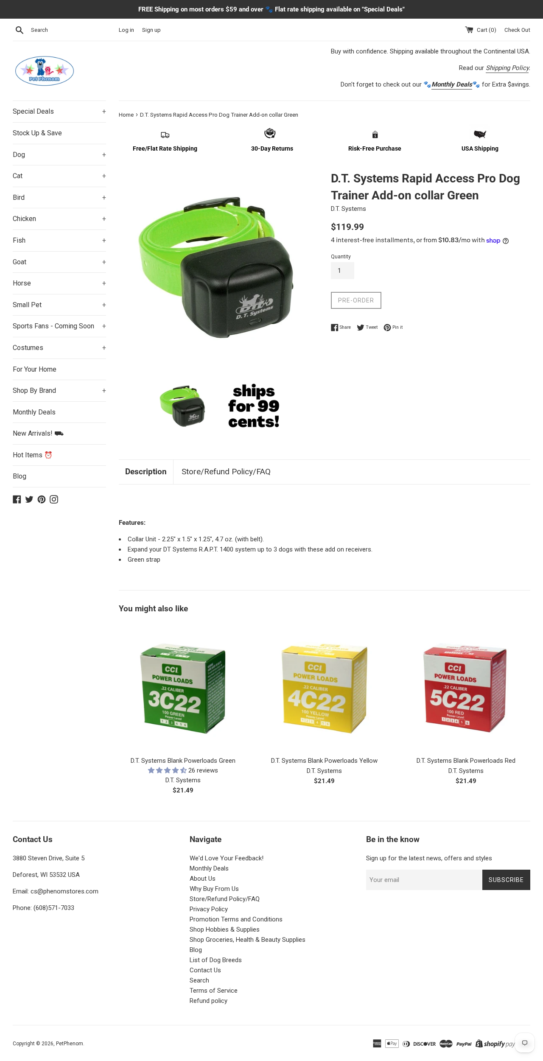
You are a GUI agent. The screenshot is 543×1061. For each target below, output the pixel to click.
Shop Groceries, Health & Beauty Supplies (247, 939)
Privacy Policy (209, 909)
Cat (59, 176)
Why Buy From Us (214, 889)
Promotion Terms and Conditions (236, 919)
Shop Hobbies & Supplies (225, 929)
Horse (59, 283)
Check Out (517, 29)
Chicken (59, 219)
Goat (59, 262)
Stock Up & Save (37, 133)
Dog (59, 155)
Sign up (151, 29)
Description (146, 471)
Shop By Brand (59, 390)
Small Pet (59, 305)
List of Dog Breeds (216, 960)
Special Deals (59, 111)
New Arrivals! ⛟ (38, 433)
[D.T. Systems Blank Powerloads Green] (183, 686)
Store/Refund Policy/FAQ (226, 471)
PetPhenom (69, 1044)
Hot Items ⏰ (33, 455)
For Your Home (34, 369)
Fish (59, 240)
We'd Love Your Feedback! (226, 858)
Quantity (341, 257)
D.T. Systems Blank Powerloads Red (466, 760)
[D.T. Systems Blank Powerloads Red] (466, 686)
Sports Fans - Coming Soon (59, 326)
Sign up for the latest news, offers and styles (429, 858)
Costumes (59, 348)
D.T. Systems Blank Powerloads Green (183, 760)
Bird (59, 197)
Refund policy (208, 1001)
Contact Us (205, 970)
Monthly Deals (34, 412)
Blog (19, 476)
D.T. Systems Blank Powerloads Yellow (324, 760)
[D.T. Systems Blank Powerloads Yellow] (324, 686)
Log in (126, 29)
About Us (203, 878)
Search (199, 980)
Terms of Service (214, 990)
